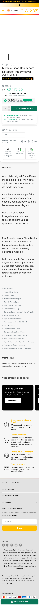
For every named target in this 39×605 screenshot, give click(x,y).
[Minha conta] (26, 10)
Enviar (19, 528)
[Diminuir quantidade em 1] (9, 110)
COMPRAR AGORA (25, 108)
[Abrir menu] (3, 10)
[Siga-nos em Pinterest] (11, 545)
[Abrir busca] (22, 10)
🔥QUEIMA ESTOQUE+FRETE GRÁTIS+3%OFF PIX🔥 (19, 1)
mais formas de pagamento (18, 95)
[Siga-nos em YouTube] (16, 545)
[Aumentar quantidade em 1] (9, 107)
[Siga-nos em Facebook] (3, 545)
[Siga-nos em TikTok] (20, 545)
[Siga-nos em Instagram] (7, 545)
